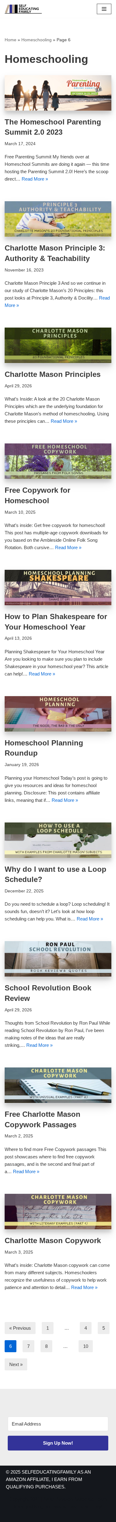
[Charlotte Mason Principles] (58, 345)
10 (85, 1346)
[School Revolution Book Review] (58, 959)
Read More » (35, 179)
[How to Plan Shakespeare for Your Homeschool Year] (58, 587)
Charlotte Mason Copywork (53, 1240)
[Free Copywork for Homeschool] (58, 461)
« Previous (20, 1328)
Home (10, 39)
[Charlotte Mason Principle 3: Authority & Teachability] (58, 219)
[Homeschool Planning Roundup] (58, 714)
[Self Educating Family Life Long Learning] (23, 9)
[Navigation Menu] (104, 9)
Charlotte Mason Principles (53, 374)
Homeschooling (36, 39)
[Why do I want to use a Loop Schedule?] (58, 840)
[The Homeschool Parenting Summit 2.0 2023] (58, 93)
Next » (16, 1364)
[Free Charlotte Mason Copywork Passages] (58, 1085)
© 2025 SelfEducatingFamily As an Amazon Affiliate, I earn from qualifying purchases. (48, 1479)
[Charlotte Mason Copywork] (58, 1211)
